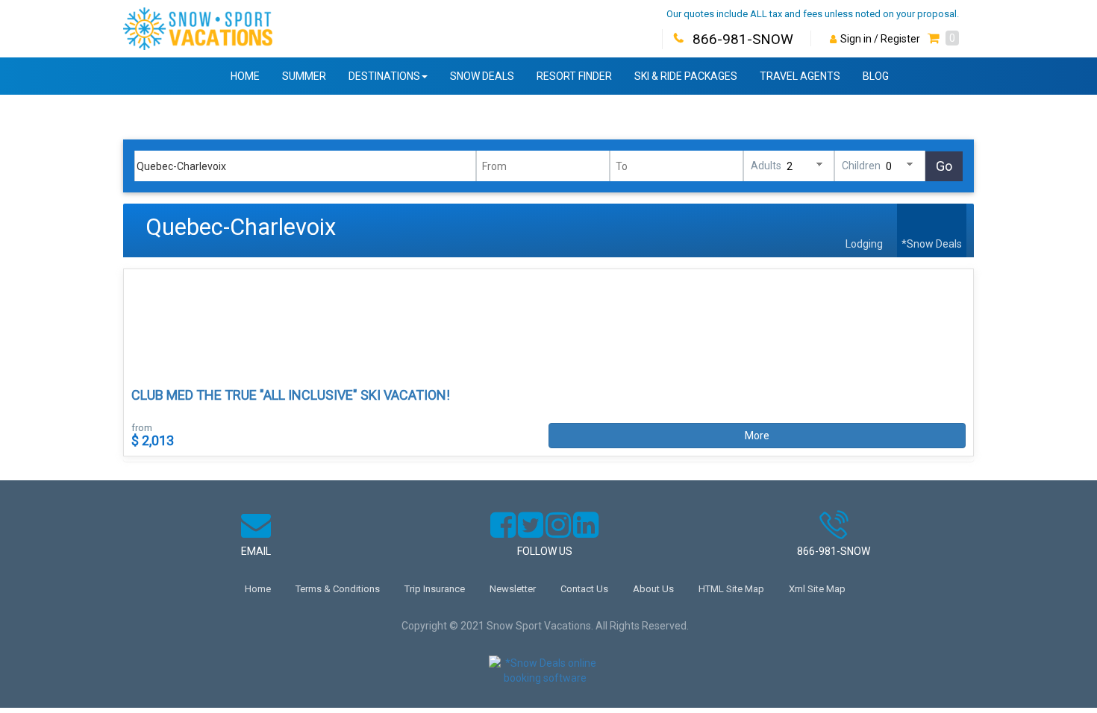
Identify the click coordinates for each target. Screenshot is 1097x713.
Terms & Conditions (338, 588)
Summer (304, 76)
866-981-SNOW (743, 39)
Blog (876, 76)
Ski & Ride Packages (685, 76)
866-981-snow (833, 551)
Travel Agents (800, 76)
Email (256, 551)
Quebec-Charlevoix (241, 227)
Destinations (384, 76)
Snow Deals (482, 76)
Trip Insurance (434, 588)
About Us (653, 588)
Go (944, 166)
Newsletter (513, 588)
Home (245, 76)
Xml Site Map (817, 588)
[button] (943, 39)
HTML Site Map (731, 588)
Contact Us (584, 588)
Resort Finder (574, 76)
